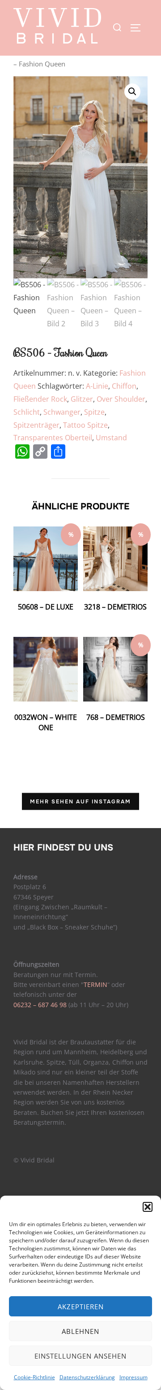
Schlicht (26, 412)
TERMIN (95, 984)
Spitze (94, 412)
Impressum (133, 1377)
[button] (147, 1206)
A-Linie (97, 386)
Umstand (111, 438)
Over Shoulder (121, 399)
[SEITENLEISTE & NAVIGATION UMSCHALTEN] (139, 28)
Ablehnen (80, 1331)
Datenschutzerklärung (87, 1377)
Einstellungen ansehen (80, 1355)
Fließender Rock (40, 399)
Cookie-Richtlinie (34, 1377)
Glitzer (82, 399)
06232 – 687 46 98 (40, 1004)
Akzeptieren (81, 1306)
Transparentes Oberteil (52, 438)
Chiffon (124, 386)
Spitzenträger (36, 425)
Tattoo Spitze (85, 425)
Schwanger (61, 412)
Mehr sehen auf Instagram (80, 801)
